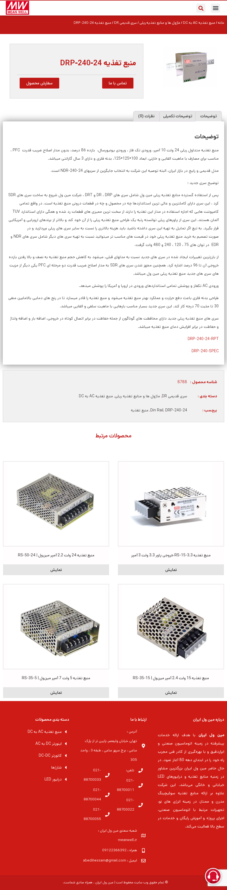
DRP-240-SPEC (205, 351)
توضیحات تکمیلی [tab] (177, 116)
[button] (215, 8)
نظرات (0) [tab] (146, 116)
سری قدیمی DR (125, 22)
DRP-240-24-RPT (203, 339)
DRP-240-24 (176, 410)
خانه (221, 22)
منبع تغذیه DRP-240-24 (98, 63)
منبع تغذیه (139, 410)
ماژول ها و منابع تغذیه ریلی (160, 22)
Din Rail (156, 410)
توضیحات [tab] (208, 116)
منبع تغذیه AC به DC (199, 22)
